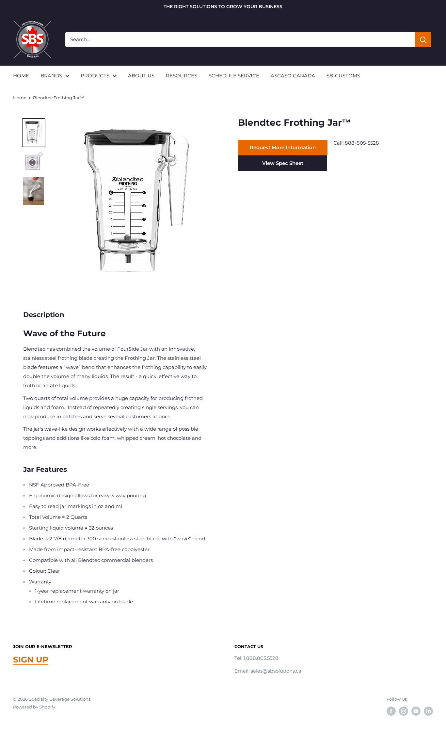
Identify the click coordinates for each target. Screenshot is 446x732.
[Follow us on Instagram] (403, 711)
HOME (21, 75)
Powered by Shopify (34, 706)
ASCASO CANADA (293, 75)
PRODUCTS (95, 75)
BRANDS (51, 75)
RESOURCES (181, 75)
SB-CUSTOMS (343, 75)
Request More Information (283, 147)
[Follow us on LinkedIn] (428, 711)
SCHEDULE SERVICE (234, 75)
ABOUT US (141, 75)
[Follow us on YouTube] (416, 711)
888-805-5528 (362, 143)
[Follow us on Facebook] (391, 711)
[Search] (423, 39)
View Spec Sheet (282, 163)
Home (19, 97)
